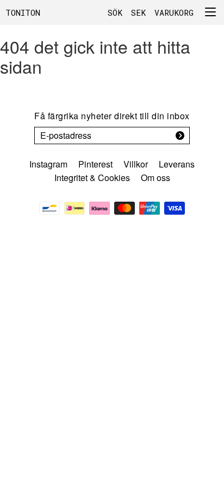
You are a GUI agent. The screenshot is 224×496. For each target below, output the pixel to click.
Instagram (48, 164)
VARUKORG (174, 12)
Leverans (177, 164)
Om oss (155, 177)
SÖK (115, 12)
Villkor (135, 164)
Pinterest (95, 164)
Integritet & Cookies (92, 177)
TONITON (22, 12)
